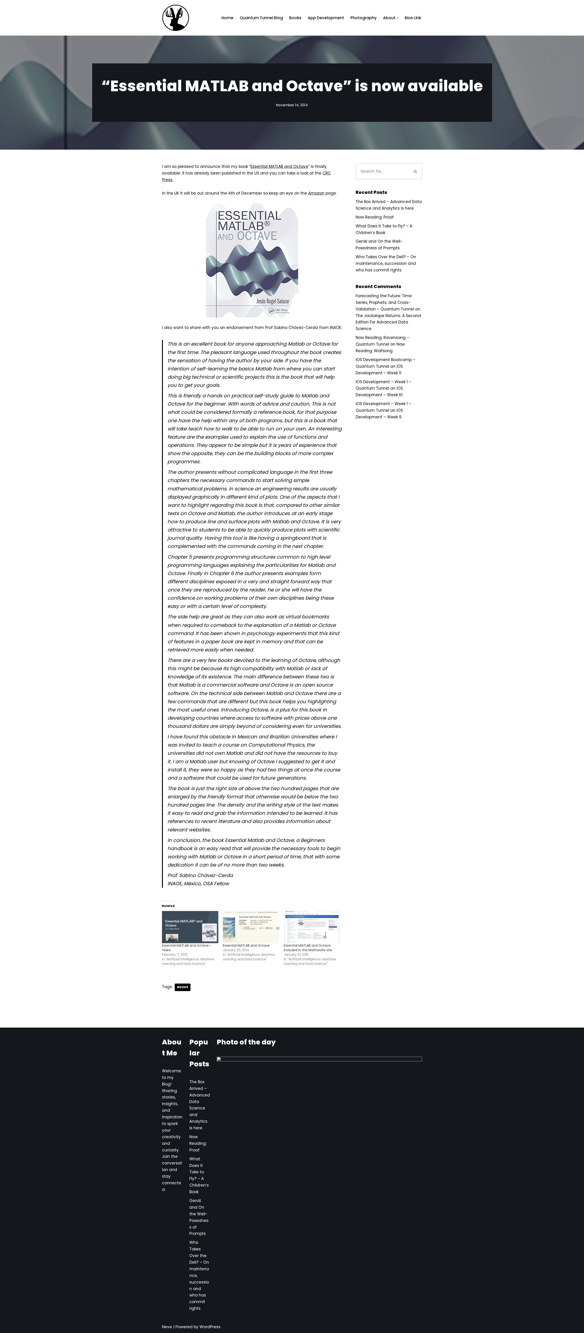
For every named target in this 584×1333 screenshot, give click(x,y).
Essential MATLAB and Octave (279, 166)
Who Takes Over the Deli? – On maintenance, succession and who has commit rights (386, 263)
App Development (326, 18)
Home (227, 18)
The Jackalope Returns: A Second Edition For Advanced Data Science (388, 322)
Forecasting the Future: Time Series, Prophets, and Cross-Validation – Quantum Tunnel (385, 302)
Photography (363, 18)
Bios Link (413, 18)
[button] (397, 18)
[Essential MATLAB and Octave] (251, 927)
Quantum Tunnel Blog (261, 18)
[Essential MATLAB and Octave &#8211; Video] (190, 927)
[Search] (415, 171)
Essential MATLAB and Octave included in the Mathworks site (308, 947)
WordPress (210, 1327)
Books (295, 18)
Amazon (316, 193)
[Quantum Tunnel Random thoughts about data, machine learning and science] (175, 17)
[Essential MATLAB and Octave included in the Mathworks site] (312, 927)
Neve (167, 1327)
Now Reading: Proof (375, 217)
